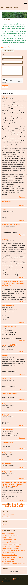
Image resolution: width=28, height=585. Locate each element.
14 (13, 506)
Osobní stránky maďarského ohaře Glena (13, 563)
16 (17, 506)
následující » (23, 504)
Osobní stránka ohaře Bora (9, 555)
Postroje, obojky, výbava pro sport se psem (13, 550)
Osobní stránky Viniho (8, 559)
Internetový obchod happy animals (11, 544)
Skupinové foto (6, 517)
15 (15, 506)
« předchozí (4, 504)
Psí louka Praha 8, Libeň (9, 7)
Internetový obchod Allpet (9, 542)
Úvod (2, 19)
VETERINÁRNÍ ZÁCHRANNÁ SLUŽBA (13, 557)
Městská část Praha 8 (8, 533)
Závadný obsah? (19, 578)
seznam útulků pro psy (8, 552)
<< (4, 571)
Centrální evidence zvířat (9, 539)
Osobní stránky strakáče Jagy (10, 535)
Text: (3, 64)
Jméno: (3, 54)
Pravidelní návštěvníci (8, 514)
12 (8, 506)
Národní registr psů (7, 537)
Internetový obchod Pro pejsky (10, 548)
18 (22, 506)
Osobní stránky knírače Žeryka (10, 546)
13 (10, 506)
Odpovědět (22, 197)
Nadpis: (3, 59)
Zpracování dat (6, 581)
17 (20, 506)
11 (6, 506)
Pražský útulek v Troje (8, 561)
